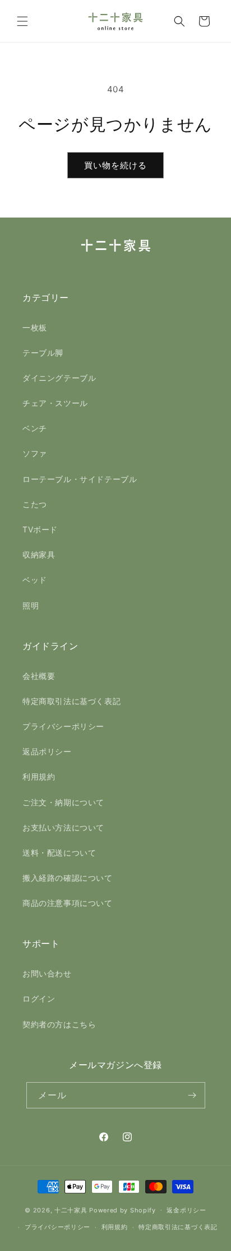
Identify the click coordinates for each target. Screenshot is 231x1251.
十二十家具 (70, 1210)
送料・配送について (59, 852)
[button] (22, 21)
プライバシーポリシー (63, 726)
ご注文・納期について (63, 802)
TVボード (40, 529)
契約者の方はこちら (59, 1024)
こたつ (34, 504)
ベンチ (34, 428)
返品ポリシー (47, 751)
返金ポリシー (186, 1210)
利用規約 (38, 776)
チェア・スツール (55, 403)
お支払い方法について (63, 827)
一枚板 (34, 327)
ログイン (38, 998)
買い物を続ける (115, 165)
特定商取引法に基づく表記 (71, 701)
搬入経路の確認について (67, 877)
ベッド (34, 579)
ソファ (34, 453)
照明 (30, 605)
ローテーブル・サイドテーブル (79, 479)
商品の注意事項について (67, 903)
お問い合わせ (47, 973)
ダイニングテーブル (59, 378)
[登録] (192, 1095)
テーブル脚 (42, 352)
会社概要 (38, 676)
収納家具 (38, 554)
